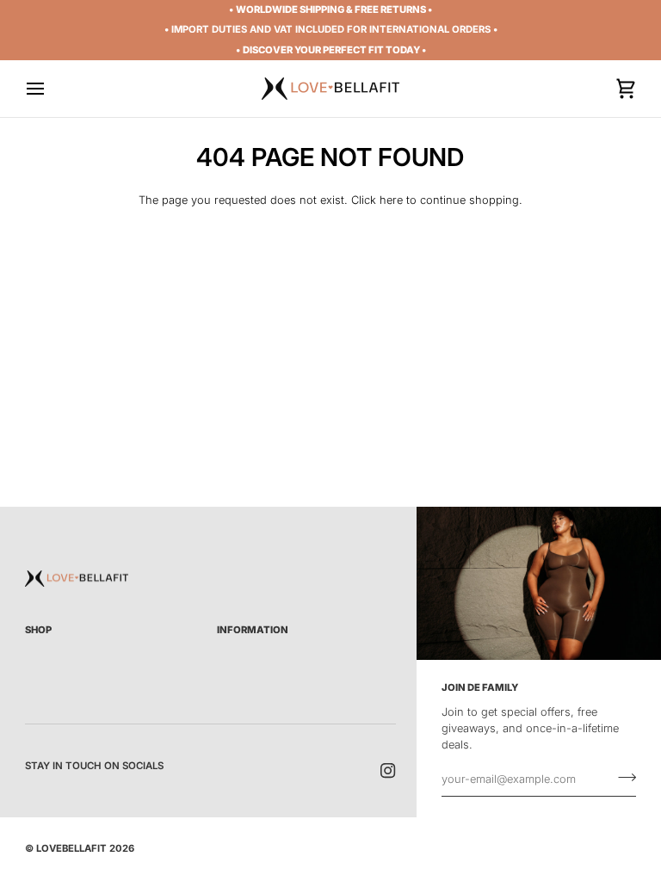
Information (252, 630)
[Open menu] (51, 88)
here (391, 200)
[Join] (622, 777)
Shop (38, 630)
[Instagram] (388, 771)
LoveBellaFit (71, 848)
